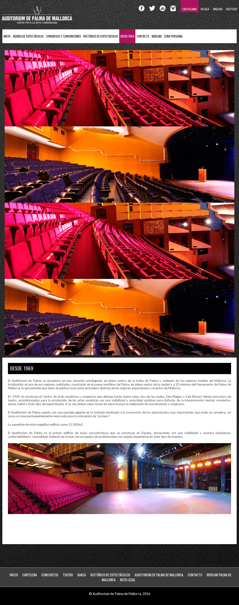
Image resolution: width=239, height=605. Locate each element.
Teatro (68, 574)
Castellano (189, 9)
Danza (81, 574)
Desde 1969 (127, 36)
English (217, 9)
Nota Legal (127, 579)
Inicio (7, 36)
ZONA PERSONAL (173, 36)
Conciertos (49, 574)
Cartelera (29, 574)
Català (204, 9)
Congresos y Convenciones (63, 36)
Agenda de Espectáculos (28, 36)
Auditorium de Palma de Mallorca (159, 574)
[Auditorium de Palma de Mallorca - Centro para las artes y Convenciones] (37, 23)
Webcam (156, 36)
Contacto (143, 36)
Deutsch (231, 9)
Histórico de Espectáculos (100, 36)
